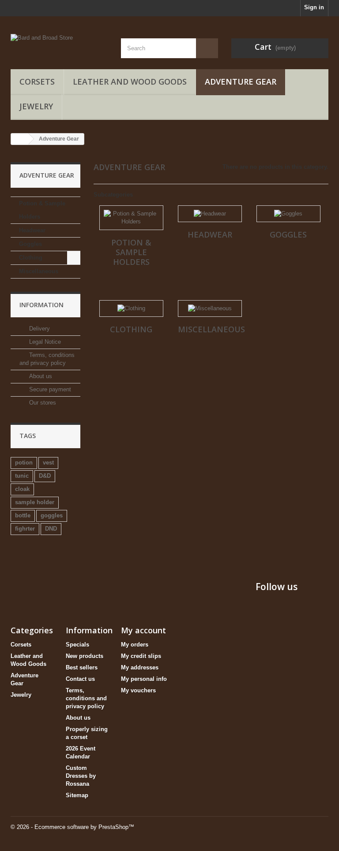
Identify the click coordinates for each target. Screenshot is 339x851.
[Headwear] (210, 213)
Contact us (80, 679)
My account (143, 630)
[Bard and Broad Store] (59, 42)
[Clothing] (131, 308)
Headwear (32, 230)
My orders (134, 644)
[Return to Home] (19, 139)
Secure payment (49, 389)
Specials (77, 644)
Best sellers (82, 667)
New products (84, 656)
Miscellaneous (38, 271)
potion (24, 462)
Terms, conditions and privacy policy (86, 698)
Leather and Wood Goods (130, 81)
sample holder (34, 502)
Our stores (41, 402)
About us (39, 376)
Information (41, 305)
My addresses (139, 667)
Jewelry (36, 106)
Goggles (30, 244)
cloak (22, 489)
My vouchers (138, 690)
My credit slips (141, 656)
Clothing (30, 257)
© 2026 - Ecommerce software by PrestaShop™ (72, 827)
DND (51, 528)
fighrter (25, 528)
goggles (52, 515)
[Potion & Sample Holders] (131, 217)
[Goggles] (288, 213)
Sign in (314, 7)
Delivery (38, 328)
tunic (22, 475)
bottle (22, 515)
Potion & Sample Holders (42, 210)
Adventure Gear (240, 81)
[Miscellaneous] (210, 308)
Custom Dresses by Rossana (81, 776)
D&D (45, 475)
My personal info (144, 679)
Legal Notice (44, 341)
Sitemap (77, 795)
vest (48, 462)
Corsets (37, 81)
